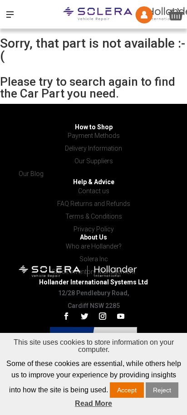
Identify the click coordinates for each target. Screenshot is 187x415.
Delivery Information (93, 148)
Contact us (93, 191)
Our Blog (31, 173)
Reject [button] (162, 390)
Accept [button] (127, 390)
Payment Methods (94, 135)
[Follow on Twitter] (84, 316)
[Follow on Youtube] (120, 316)
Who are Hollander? (94, 246)
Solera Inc (93, 259)
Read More (93, 403)
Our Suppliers (93, 161)
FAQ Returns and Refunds (93, 203)
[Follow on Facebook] (66, 316)
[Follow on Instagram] (102, 316)
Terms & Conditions (93, 216)
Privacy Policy (94, 229)
